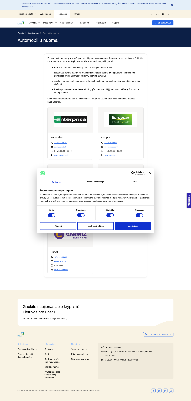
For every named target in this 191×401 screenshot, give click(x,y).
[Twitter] (171, 391)
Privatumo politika (79, 354)
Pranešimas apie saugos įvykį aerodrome (52, 375)
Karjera (115, 23)
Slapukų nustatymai (80, 359)
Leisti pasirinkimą (95, 226)
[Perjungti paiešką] (151, 14)
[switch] (81, 215)
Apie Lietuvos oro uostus (156, 334)
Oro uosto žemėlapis (27, 349)
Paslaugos (84, 23)
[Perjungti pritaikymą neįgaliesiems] (163, 14)
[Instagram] (159, 391)
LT (168, 14)
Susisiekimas (66, 23)
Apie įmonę (45, 14)
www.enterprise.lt (61, 155)
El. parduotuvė (164, 23)
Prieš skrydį (48, 23)
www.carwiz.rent (61, 270)
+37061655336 (60, 257)
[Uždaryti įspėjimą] (171, 4)
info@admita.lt (60, 147)
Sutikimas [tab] (56, 182)
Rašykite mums (51, 367)
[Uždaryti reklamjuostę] (150, 173)
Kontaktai (48, 349)
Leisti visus (133, 226)
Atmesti (58, 226)
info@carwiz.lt (60, 261)
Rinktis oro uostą (25, 14)
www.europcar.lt (110, 155)
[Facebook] (153, 391)
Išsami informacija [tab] (95, 182)
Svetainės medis (79, 349)
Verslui (77, 14)
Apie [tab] (134, 182)
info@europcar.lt (111, 147)
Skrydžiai (32, 23)
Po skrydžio (100, 23)
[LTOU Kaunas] (21, 334)
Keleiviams (62, 14)
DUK (46, 354)
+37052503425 (110, 143)
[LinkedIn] (165, 391)
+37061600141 (60, 143)
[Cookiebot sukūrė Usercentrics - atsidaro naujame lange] (133, 173)
